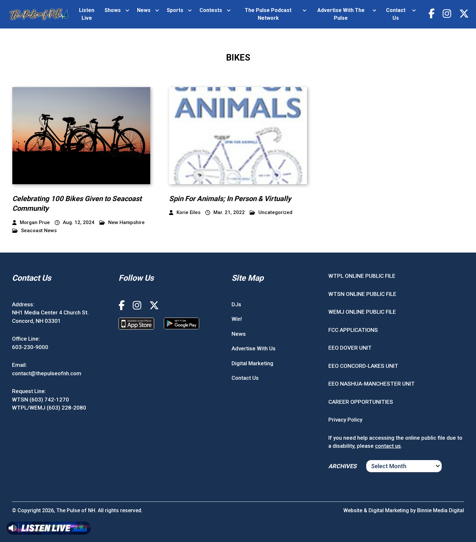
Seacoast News (39, 230)
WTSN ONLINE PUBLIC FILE (362, 294)
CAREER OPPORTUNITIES (360, 402)
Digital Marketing (252, 363)
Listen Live (86, 14)
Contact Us (395, 14)
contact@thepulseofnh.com (46, 373)
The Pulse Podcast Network (268, 14)
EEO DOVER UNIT (350, 347)
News (144, 10)
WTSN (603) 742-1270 (40, 399)
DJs (236, 304)
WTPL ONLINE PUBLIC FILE (361, 276)
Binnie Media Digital (440, 510)
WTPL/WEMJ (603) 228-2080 (49, 407)
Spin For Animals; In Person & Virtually (230, 199)
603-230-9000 (30, 347)
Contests (210, 10)
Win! (237, 319)
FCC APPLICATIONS (353, 330)
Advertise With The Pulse (341, 14)
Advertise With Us (254, 348)
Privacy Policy (345, 419)
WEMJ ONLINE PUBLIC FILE (362, 312)
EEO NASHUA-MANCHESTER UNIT (371, 383)
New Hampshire (126, 222)
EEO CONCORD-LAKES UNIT (363, 366)
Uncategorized (275, 212)
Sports (175, 10)
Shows (113, 10)
